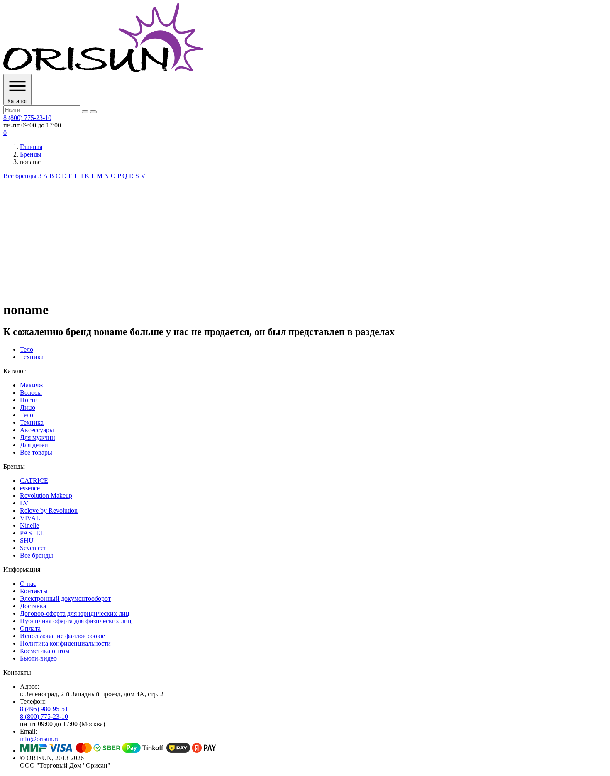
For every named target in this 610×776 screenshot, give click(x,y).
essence (30, 488)
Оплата (30, 628)
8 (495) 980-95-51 (44, 708)
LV (24, 503)
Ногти (29, 400)
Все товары (36, 452)
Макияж (31, 385)
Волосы (31, 392)
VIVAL (30, 517)
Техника (32, 356)
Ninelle (29, 525)
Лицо (27, 407)
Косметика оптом (44, 650)
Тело (26, 349)
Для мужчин (37, 437)
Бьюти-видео (38, 658)
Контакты (34, 591)
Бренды (30, 154)
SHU (27, 540)
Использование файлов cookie (62, 635)
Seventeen (33, 547)
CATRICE (34, 480)
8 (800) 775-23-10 (27, 117)
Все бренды (20, 175)
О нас (28, 583)
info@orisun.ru (40, 738)
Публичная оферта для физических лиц (76, 620)
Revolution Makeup (46, 495)
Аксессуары (37, 429)
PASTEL (32, 532)
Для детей (34, 444)
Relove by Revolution (49, 510)
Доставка (33, 606)
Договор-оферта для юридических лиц (74, 613)
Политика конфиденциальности (65, 643)
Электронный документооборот (65, 598)
